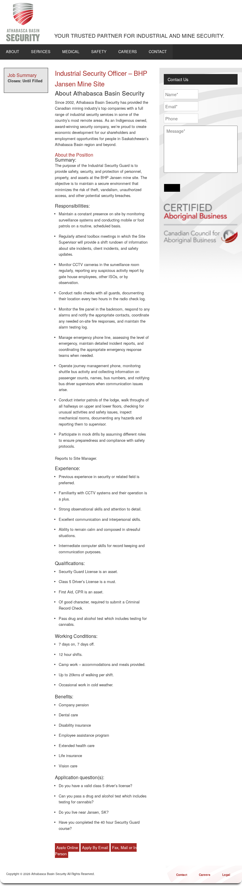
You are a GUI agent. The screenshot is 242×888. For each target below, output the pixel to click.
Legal (226, 874)
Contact (158, 51)
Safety (99, 51)
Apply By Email (95, 847)
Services (40, 51)
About (12, 51)
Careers (127, 51)
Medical (70, 51)
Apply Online (67, 847)
